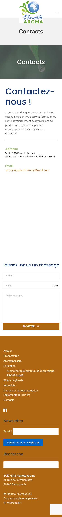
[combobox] (31, 285)
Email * (7, 431)
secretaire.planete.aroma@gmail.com (27, 170)
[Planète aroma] (31, 12)
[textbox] (29, 285)
